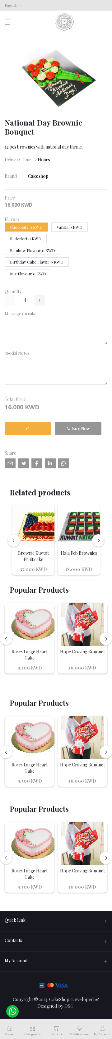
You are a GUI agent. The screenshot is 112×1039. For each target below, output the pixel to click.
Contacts (13, 940)
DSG (68, 1006)
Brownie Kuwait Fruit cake (33, 556)
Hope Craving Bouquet (82, 652)
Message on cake (20, 313)
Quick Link (15, 920)
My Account (16, 960)
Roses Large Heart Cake (30, 655)
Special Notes (17, 353)
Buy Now (80, 428)
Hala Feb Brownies (79, 553)
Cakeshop (38, 176)
